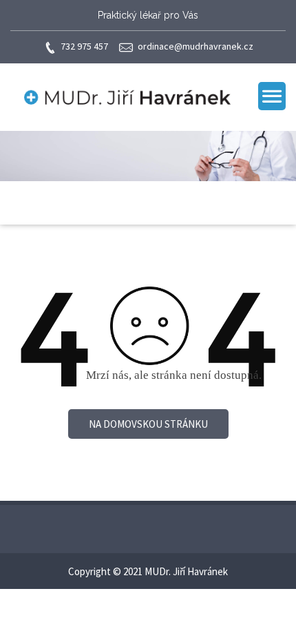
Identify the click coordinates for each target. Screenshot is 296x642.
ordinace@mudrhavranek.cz (195, 46)
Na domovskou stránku (148, 424)
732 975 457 (84, 46)
